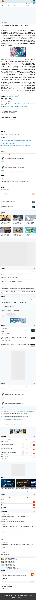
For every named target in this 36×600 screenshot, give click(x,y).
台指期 (25, 35)
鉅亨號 (12, 595)
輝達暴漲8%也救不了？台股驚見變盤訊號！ (8, 143)
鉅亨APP (8, 595)
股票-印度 (5, 450)
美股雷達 (6, 328)
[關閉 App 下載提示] (0, 1)
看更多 (33, 175)
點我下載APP (12, 119)
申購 (34, 445)
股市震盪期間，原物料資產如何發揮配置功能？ (5, 223)
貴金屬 (5, 458)
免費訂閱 (32, 581)
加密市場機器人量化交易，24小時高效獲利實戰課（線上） (14, 162)
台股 (2, 22)
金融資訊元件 (26, 595)
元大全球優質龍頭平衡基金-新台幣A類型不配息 (8, 444)
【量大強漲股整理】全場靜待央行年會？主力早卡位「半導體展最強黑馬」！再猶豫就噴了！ (16, 140)
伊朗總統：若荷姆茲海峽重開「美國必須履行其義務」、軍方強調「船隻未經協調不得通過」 (30, 223)
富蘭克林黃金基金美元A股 (5, 456)
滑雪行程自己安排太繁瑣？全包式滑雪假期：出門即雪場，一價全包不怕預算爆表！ (17, 223)
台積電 (4, 505)
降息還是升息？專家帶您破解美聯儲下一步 (10, 117)
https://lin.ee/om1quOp (12, 96)
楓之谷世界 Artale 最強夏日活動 (30, 235)
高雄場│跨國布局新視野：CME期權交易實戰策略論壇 (14, 167)
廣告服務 (21, 595)
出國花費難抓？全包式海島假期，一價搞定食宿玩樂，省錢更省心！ (17, 235)
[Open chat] (33, 5)
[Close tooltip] (33, 8)
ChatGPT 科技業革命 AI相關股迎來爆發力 (9, 201)
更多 (34, 441)
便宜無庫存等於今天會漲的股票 (7, 206)
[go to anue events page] (31, 3)
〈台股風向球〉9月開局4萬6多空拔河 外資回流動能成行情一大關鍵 (5, 235)
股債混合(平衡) (6, 445)
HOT (5, 158)
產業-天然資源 (6, 454)
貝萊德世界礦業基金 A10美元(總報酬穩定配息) (8, 452)
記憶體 (4, 502)
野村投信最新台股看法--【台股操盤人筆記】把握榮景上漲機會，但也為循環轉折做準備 (15, 145)
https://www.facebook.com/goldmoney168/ (17, 106)
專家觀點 (5, 22)
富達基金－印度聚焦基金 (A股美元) (6, 448)
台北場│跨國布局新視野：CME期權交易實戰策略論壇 (14, 158)
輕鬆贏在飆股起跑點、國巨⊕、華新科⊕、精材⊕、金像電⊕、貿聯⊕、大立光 (14, 142)
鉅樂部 (15, 595)
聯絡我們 (30, 595)
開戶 (34, 457)
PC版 (5, 595)
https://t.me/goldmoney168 (14, 100)
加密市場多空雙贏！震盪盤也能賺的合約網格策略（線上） (14, 172)
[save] (27, 6)
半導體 (4, 507)
